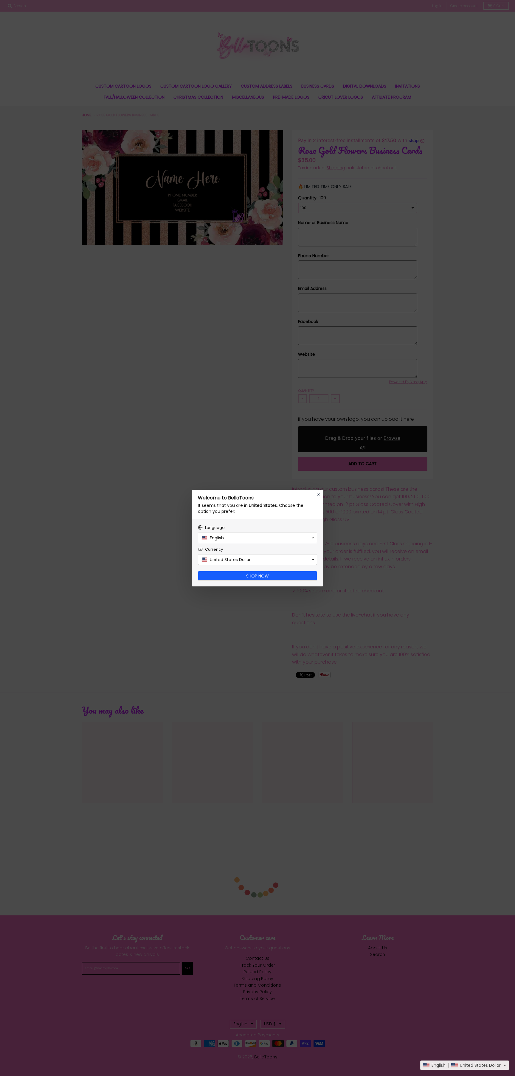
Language (215, 527)
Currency (214, 549)
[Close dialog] (318, 494)
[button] (464, 1065)
